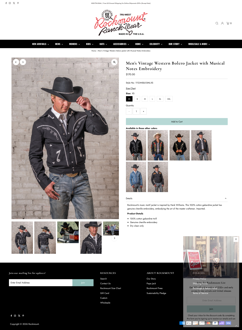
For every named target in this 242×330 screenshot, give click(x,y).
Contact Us (105, 283)
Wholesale (105, 302)
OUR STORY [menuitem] (174, 44)
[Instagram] (9, 3)
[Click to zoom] (114, 62)
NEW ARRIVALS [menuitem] (39, 44)
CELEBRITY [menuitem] (155, 44)
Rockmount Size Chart (110, 288)
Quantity (130, 105)
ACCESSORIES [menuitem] (120, 44)
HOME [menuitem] (138, 44)
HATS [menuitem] (102, 44)
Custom (103, 298)
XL (160, 99)
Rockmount (33, 324)
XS (129, 99)
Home (93, 50)
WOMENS (73, 44)
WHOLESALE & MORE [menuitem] (198, 44)
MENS (58, 44)
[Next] (23, 62)
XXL (168, 99)
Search (103, 278)
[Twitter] (14, 3)
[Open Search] (217, 23)
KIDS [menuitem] (88, 44)
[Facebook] (6, 3)
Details (129, 198)
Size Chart (131, 88)
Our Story (151, 278)
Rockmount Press (154, 288)
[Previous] (16, 62)
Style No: (130, 82)
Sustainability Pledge (156, 293)
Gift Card (104, 293)
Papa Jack (151, 283)
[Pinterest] (18, 3)
